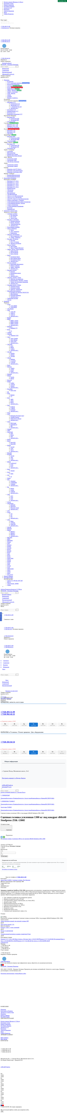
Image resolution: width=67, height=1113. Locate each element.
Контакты (3, 1028)
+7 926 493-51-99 (5, 26)
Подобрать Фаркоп (6, 1026)
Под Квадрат (26, 880)
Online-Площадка (5, 1033)
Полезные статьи (5, 1023)
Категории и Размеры (12, 798)
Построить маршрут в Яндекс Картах (14, 778)
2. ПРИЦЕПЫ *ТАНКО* (8, 801)
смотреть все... (14, 108)
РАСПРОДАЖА (49, 798)
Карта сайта (22, 973)
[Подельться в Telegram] (4, 46)
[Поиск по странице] (17, 66)
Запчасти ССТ (5, 1027)
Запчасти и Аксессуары (24, 798)
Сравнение (9, 830)
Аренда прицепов (6, 1030)
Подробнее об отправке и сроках (9, 869)
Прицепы (3, 798)
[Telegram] (2, 837)
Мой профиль (4, 1037)
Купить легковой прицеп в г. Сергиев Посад (13, 792)
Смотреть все (4, 942)
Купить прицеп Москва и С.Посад (10, 1021)
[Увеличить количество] (2, 854)
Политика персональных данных (10, 973)
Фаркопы (33, 798)
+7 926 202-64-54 (5, 58)
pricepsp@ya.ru (6, 787)
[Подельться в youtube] (3, 965)
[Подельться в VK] (1, 965)
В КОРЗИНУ (4, 856)
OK (2, 1111)
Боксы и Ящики (40, 798)
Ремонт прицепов (6, 1024)
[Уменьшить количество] (2, 851)
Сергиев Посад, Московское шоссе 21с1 (7, 22)
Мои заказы (4, 1039)
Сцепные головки (17, 880)
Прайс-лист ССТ (1, 616)
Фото (2, 1031)
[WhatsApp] (4, 837)
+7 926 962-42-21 (5, 28)
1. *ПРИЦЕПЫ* (5, 795)
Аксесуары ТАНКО (6, 807)
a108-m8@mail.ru (7, 785)
